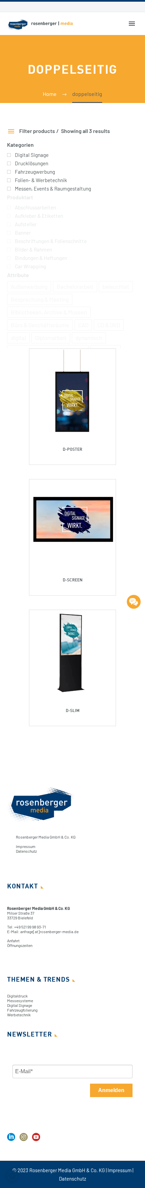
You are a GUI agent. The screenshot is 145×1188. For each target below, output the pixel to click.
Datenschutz (26, 851)
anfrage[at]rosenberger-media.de (49, 931)
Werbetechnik (19, 1014)
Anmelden (111, 1090)
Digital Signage (19, 1005)
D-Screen (73, 579)
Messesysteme (20, 1000)
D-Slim (73, 710)
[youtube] (36, 1139)
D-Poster (72, 449)
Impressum (25, 846)
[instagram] (24, 1139)
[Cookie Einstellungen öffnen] (12, 1179)
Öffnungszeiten (19, 945)
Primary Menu (132, 24)
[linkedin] (11, 1139)
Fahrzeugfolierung (22, 1010)
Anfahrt (13, 940)
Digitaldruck (17, 995)
